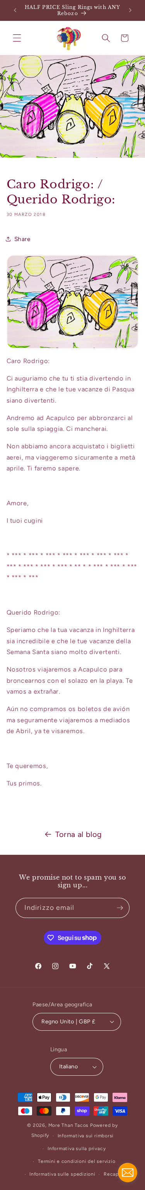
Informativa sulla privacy (77, 1148)
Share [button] (22, 239)
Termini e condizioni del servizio (76, 1161)
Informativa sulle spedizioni (62, 1174)
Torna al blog (78, 834)
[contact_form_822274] (127, 1172)
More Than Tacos (68, 1125)
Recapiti (114, 1174)
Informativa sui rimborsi (86, 1135)
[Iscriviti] (120, 908)
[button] (17, 38)
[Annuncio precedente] (15, 10)
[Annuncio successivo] (130, 10)
